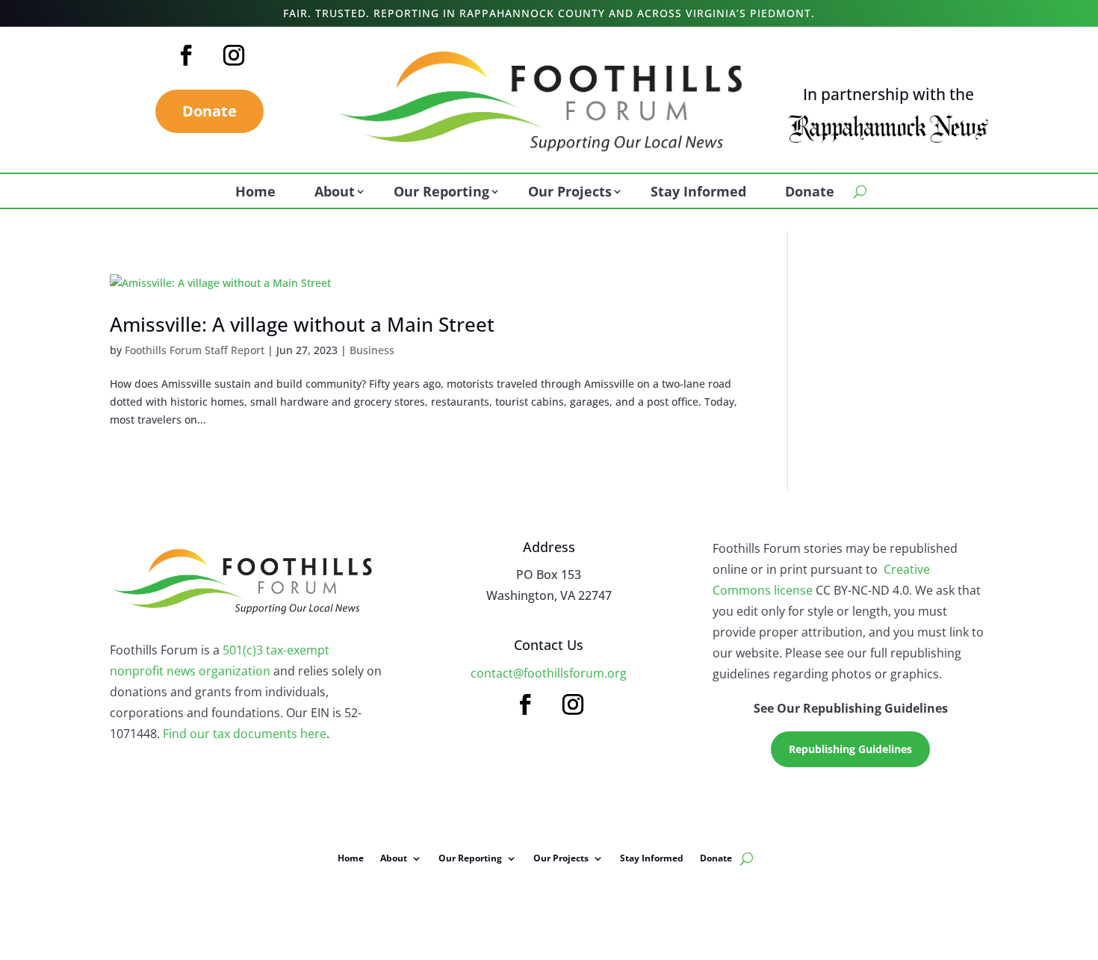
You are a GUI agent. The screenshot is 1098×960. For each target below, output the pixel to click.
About (334, 193)
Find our (188, 733)
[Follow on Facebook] (186, 55)
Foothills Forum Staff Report (194, 350)
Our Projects (570, 193)
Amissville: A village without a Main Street (302, 324)
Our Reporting (441, 193)
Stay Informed (698, 193)
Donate (209, 111)
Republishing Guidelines (850, 749)
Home (255, 193)
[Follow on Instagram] (234, 55)
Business (372, 350)
